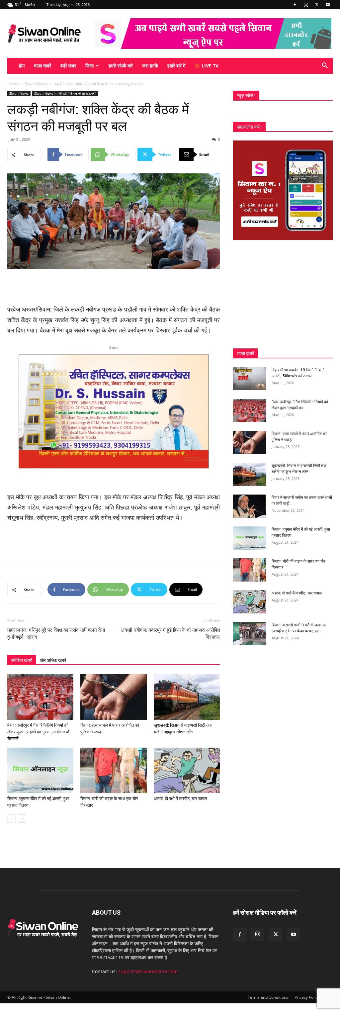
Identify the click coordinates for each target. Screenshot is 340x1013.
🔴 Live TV (206, 65)
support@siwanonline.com (148, 971)
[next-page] (22, 818)
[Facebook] (295, 4)
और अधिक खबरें (53, 660)
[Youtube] (328, 4)
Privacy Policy (307, 997)
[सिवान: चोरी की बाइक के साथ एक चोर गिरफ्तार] (113, 770)
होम (22, 65)
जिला (89, 65)
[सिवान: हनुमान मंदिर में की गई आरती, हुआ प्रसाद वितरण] (40, 770)
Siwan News (36, 84)
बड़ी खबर (68, 65)
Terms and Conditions (268, 997)
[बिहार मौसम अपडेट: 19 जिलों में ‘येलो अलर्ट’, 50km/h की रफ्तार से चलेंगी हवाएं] (249, 378)
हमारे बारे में (176, 65)
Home (13, 84)
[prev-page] (11, 818)
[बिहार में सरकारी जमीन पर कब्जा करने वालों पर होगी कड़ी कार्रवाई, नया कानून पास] (249, 506)
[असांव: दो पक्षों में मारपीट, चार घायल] (187, 770)
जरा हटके (150, 65)
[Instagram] (306, 4)
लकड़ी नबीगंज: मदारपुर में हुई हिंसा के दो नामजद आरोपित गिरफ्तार (170, 633)
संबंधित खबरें (21, 660)
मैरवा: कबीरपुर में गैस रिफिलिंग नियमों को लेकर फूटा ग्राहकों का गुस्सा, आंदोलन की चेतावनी (38, 732)
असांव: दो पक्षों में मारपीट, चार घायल (180, 798)
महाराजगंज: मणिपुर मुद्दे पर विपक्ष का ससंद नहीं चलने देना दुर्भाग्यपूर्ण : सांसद (56, 633)
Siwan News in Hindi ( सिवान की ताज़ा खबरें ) (65, 93)
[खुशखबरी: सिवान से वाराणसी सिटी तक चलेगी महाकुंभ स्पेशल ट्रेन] (187, 696)
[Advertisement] (113, 288)
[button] (325, 66)
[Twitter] (317, 4)
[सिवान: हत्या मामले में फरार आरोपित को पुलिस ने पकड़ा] (113, 696)
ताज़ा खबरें (42, 65)
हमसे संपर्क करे (121, 65)
